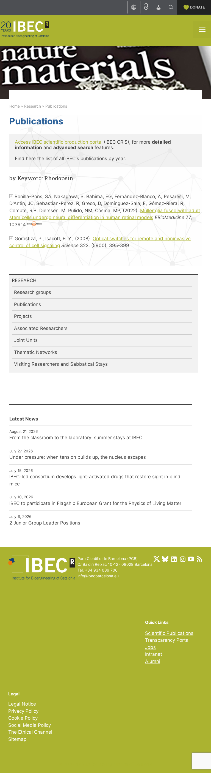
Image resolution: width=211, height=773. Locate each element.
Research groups (32, 292)
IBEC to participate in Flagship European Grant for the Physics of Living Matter (95, 503)
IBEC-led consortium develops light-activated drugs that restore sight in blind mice (95, 480)
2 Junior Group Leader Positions (44, 523)
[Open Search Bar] (171, 7)
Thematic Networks (35, 352)
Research (32, 106)
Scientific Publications (169, 633)
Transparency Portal (167, 640)
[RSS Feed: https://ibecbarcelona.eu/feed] (199, 559)
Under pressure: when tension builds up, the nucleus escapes (77, 457)
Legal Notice (22, 704)
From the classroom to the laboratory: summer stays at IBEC (75, 437)
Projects (23, 316)
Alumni (152, 661)
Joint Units (26, 340)
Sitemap (17, 739)
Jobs (150, 647)
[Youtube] (191, 559)
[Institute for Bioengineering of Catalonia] (24, 29)
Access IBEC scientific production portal (58, 142)
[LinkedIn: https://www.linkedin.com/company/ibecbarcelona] (173, 559)
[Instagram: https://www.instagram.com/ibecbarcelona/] (182, 559)
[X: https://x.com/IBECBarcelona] (156, 559)
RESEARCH (24, 280)
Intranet (153, 654)
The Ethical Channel (30, 732)
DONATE (197, 7)
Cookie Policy (23, 718)
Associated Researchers (41, 328)
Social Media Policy (29, 725)
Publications (27, 304)
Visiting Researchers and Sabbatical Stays (61, 364)
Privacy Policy (23, 711)
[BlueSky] (165, 559)
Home (14, 106)
